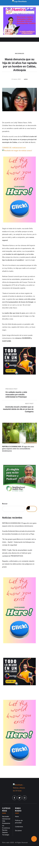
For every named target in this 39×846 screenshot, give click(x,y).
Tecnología (5, 835)
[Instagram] (24, 797)
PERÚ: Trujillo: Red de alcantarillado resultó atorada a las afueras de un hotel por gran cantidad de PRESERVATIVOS (17, 553)
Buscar (4, 504)
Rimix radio (5, 842)
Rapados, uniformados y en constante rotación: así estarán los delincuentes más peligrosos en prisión (18, 564)
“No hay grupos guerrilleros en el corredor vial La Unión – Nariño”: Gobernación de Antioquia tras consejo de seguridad (19, 542)
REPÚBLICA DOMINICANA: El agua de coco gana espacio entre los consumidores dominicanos (18, 449)
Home (17, 816)
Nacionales (19, 53)
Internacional (6, 819)
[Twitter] (19, 797)
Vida (3, 821)
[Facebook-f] (14, 797)
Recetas (4, 830)
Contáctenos (19, 826)
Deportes (5, 832)
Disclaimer (18, 830)
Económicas (6, 828)
